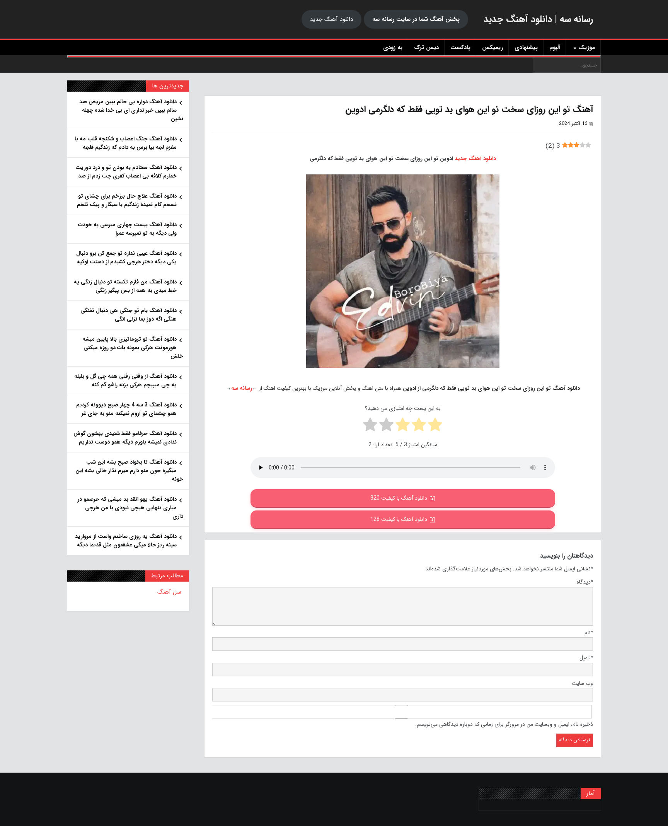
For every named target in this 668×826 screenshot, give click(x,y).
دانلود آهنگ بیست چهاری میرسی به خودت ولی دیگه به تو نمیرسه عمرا (127, 228)
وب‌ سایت (582, 683)
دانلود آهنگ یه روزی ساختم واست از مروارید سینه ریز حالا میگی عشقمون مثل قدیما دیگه (126, 540)
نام (588, 632)
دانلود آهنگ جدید (331, 19)
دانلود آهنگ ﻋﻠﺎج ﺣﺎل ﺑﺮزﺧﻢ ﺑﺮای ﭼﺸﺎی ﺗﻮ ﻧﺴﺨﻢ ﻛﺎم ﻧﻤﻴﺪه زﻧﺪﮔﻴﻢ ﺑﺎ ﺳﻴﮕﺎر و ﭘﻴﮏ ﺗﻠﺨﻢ (127, 200)
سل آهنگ (169, 592)
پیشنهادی (526, 47)
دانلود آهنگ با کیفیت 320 (398, 498)
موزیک (586, 47)
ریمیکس (492, 47)
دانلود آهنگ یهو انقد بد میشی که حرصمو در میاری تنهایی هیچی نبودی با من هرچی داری (130, 508)
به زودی (392, 47)
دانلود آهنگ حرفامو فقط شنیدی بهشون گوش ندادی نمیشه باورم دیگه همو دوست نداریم (125, 437)
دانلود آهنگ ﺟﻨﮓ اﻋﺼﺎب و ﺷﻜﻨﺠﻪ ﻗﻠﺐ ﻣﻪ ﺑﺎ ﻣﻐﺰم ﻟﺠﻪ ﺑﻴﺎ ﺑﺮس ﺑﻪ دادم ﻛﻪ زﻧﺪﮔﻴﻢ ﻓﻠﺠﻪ (126, 143)
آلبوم (554, 47)
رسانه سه (241, 388)
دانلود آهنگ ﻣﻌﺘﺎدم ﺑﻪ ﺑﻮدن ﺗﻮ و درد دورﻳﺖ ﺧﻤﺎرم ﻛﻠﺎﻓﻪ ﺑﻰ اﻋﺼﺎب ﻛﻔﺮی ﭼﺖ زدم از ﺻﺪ (126, 171)
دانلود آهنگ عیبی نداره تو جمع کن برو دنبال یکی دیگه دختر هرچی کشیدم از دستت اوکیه (126, 257)
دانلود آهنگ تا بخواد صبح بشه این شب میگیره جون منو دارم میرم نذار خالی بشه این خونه (129, 470)
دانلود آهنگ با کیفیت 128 (398, 519)
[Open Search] (334, 56)
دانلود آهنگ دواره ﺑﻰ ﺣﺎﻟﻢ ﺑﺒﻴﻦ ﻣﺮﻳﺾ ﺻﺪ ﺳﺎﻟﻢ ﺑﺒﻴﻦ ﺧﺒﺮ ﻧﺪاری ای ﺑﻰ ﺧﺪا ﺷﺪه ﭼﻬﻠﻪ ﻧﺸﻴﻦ (131, 110)
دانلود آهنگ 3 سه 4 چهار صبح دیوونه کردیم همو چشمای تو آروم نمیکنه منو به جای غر (126, 409)
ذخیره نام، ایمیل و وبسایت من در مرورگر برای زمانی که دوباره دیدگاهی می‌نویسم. (504, 724)
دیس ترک (426, 47)
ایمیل (586, 658)
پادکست (460, 47)
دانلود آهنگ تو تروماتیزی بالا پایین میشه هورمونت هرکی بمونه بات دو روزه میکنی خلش (132, 347)
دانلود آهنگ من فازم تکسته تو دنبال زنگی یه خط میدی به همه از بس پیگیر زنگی (125, 286)
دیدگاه (585, 582)
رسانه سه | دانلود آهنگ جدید (538, 19)
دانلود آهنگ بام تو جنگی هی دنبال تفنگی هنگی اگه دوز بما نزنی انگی (128, 314)
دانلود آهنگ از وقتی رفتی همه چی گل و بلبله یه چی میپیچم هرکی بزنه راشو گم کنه (125, 380)
